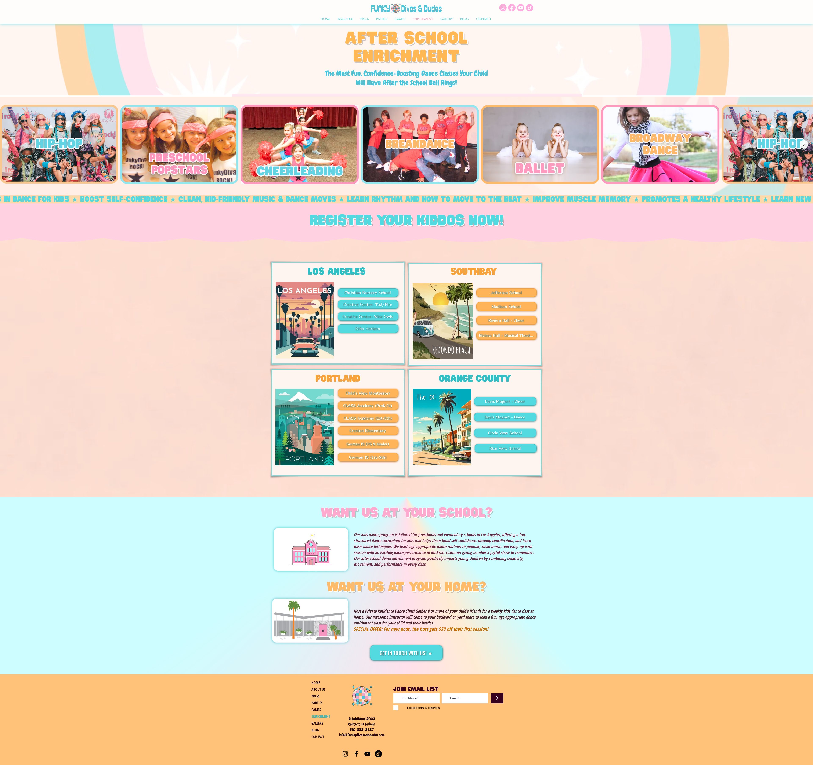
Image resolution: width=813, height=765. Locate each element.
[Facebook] (356, 753)
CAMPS (316, 709)
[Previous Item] (9, 144)
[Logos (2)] (512, 7)
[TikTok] (378, 753)
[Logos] (529, 7)
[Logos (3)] (503, 7)
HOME (315, 682)
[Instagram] (345, 753)
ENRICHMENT (320, 716)
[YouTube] (367, 753)
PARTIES (316, 702)
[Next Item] (804, 144)
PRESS (315, 696)
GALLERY (317, 723)
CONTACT (317, 736)
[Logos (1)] (520, 7)
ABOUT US (318, 689)
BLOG (315, 730)
